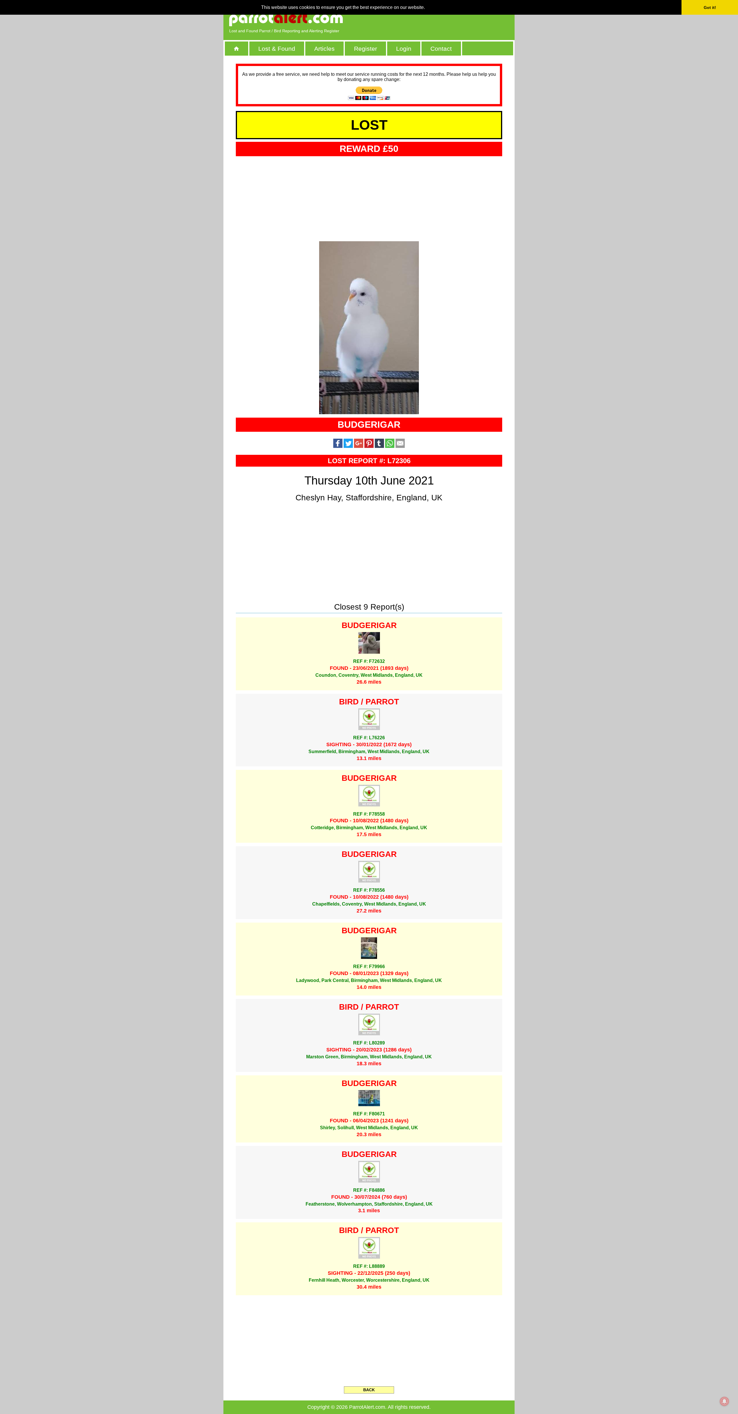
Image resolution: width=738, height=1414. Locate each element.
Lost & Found (276, 48)
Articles (324, 48)
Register (365, 48)
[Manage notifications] (724, 1401)
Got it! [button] (710, 7)
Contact (441, 48)
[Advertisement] (442, 18)
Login (403, 48)
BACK (369, 1389)
